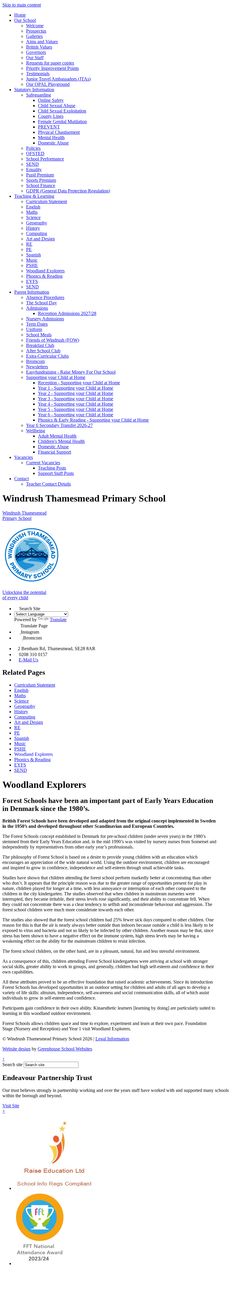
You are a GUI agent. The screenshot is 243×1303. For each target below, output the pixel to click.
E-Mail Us (28, 659)
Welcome (35, 25)
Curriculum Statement (46, 201)
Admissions (37, 308)
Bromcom (35, 361)
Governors (36, 52)
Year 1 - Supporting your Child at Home (75, 388)
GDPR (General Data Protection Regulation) (68, 190)
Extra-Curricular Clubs (47, 356)
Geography (36, 222)
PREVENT (49, 126)
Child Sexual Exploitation (62, 110)
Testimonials (37, 73)
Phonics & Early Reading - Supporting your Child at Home (93, 419)
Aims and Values (42, 41)
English (33, 206)
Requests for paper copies (50, 62)
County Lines (50, 116)
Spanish (33, 254)
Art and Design (40, 238)
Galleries (34, 36)
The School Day (41, 302)
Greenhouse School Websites (65, 1048)
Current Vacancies (43, 462)
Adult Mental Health (57, 435)
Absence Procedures (45, 297)
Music (32, 260)
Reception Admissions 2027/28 (67, 313)
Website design (16, 1048)
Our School (25, 20)
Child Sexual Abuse (56, 105)
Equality (34, 169)
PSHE (32, 265)
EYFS (32, 281)
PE (29, 249)
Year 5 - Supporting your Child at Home (75, 409)
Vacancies (23, 457)
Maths (32, 212)
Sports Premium (41, 180)
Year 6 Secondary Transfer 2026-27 (59, 425)
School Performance (45, 158)
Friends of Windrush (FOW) (52, 340)
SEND (32, 164)
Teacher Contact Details (48, 483)
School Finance (40, 185)
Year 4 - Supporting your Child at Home (75, 404)
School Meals (39, 334)
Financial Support (54, 451)
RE (29, 244)
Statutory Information (34, 89)
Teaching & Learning (34, 196)
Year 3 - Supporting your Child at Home (75, 398)
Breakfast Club (40, 345)
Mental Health (51, 137)
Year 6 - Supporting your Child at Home (75, 414)
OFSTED (35, 153)
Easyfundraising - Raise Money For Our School (71, 372)
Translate (58, 619)
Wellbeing (35, 430)
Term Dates (37, 324)
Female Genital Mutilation (62, 121)
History (33, 228)
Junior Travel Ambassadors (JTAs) (58, 78)
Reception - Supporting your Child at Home (79, 382)
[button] (16, 607)
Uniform (34, 329)
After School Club (43, 350)
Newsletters (37, 366)
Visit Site (10, 1105)
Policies (33, 148)
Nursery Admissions (45, 318)
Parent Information (31, 292)
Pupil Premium (40, 174)
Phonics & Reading (44, 276)
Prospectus (36, 30)
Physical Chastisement (59, 132)
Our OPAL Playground (48, 84)
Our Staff (35, 57)
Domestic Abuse (53, 142)
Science (33, 217)
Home (20, 14)
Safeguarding (38, 94)
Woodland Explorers (45, 270)
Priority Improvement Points (52, 68)
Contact (21, 478)
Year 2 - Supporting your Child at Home (75, 393)
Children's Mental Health (61, 441)
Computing (36, 233)
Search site (12, 1064)
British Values (39, 46)
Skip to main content (21, 4)
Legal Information (112, 1038)
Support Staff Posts (56, 473)
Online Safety (51, 100)
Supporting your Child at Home (55, 377)
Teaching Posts (52, 467)
